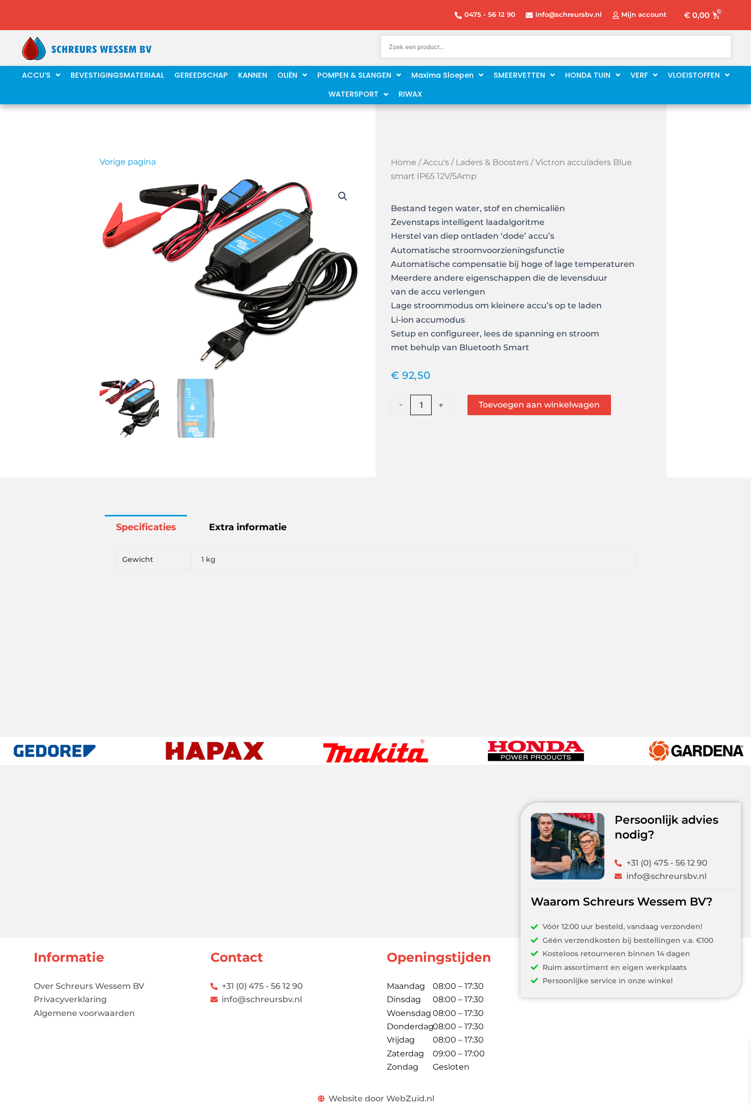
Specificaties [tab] (146, 527)
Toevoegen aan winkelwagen (539, 405)
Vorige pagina (128, 162)
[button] (343, 196)
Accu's (436, 162)
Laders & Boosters (492, 162)
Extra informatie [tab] (248, 527)
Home (403, 162)
